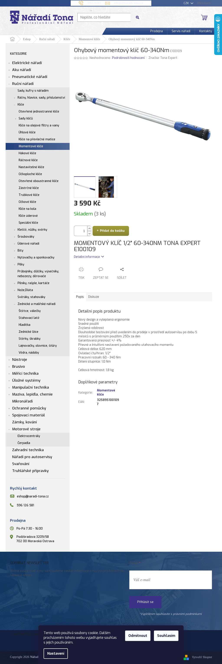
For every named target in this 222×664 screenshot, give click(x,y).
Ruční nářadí (23, 83)
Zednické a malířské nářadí (37, 304)
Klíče (21, 105)
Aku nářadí (21, 69)
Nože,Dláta (25, 290)
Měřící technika (25, 373)
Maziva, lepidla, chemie (32, 394)
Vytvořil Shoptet (202, 657)
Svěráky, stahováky (31, 297)
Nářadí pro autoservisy (32, 456)
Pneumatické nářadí (29, 76)
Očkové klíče (27, 202)
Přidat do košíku (112, 231)
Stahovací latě (29, 318)
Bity (20, 250)
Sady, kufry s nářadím (33, 91)
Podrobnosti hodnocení (128, 58)
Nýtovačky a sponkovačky (36, 257)
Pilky (21, 264)
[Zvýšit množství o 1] (89, 228)
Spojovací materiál (28, 415)
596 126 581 (25, 505)
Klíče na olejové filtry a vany (39, 125)
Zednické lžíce (28, 332)
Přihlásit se (145, 602)
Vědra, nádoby (29, 353)
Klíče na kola (27, 209)
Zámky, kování (24, 422)
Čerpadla (24, 443)
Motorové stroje (26, 429)
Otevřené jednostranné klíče (39, 111)
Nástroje (19, 359)
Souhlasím (166, 635)
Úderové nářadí (28, 244)
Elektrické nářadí (27, 62)
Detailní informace (87, 257)
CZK (187, 3)
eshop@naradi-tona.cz (33, 496)
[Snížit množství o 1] (89, 233)
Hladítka (24, 325)
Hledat (139, 17)
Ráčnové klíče (28, 160)
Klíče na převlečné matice (37, 139)
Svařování (20, 463)
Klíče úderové (28, 216)
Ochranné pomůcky (29, 408)
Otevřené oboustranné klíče (39, 181)
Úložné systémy (26, 380)
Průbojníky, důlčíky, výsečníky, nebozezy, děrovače (38, 273)
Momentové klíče (31, 146)
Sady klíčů (26, 118)
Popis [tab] (80, 297)
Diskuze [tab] (93, 297)
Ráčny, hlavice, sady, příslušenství (41, 98)
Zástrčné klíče (29, 188)
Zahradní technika (28, 449)
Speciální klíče (28, 223)
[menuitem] (156, 31)
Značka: (163, 58)
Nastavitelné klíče (31, 167)
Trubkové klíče (29, 195)
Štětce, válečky (30, 311)
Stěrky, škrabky (30, 339)
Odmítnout (137, 635)
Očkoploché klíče (30, 174)
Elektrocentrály (29, 436)
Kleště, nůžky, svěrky (32, 230)
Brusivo (18, 366)
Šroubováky (26, 237)
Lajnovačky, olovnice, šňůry (38, 346)
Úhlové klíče (27, 132)
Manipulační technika (30, 387)
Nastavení (55, 653)
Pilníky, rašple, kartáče (33, 283)
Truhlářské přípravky (30, 470)
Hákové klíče (27, 153)
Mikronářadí (22, 401)
